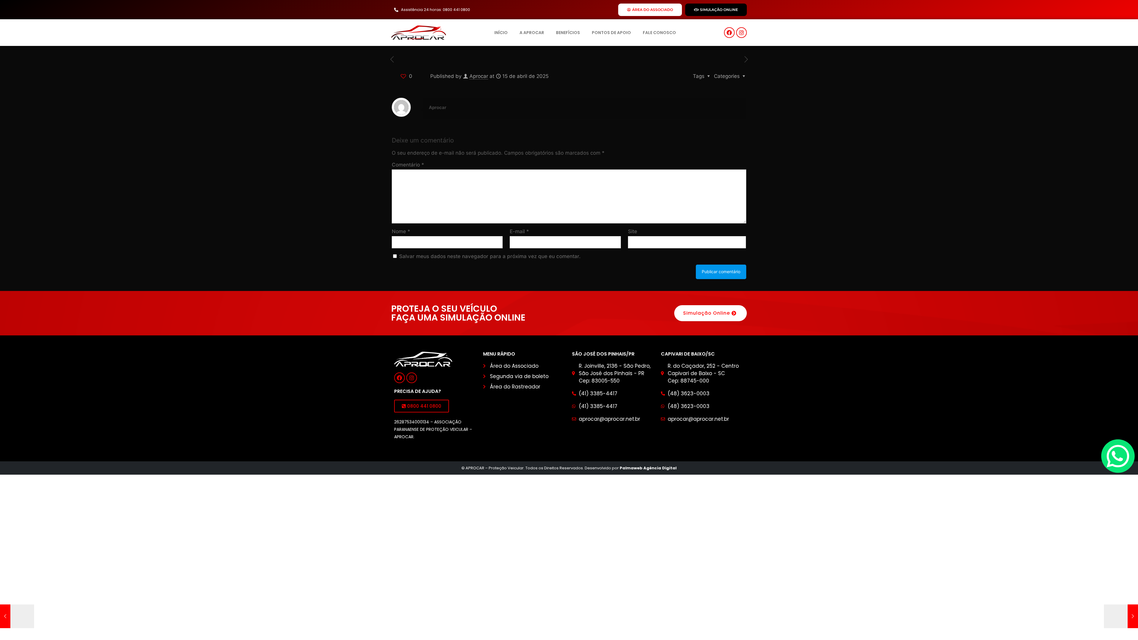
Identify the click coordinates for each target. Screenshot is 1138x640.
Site (632, 231)
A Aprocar (532, 33)
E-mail (519, 231)
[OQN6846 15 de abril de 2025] (1121, 616)
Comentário (408, 165)
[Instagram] (741, 32)
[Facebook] (729, 32)
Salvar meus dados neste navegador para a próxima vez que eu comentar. (490, 256)
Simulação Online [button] (706, 313)
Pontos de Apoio (611, 33)
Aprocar (478, 76)
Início (501, 33)
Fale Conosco (659, 33)
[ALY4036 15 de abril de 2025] (17, 616)
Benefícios (568, 33)
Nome (401, 231)
